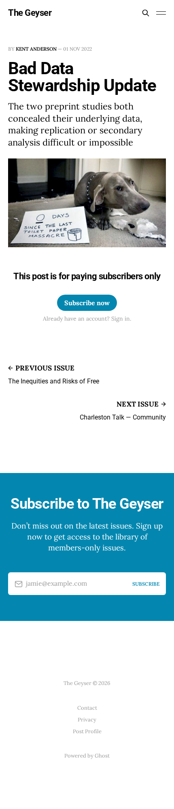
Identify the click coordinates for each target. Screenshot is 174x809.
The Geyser (30, 13)
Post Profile (87, 731)
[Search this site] (146, 13)
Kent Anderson (36, 49)
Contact (87, 707)
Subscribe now (87, 303)
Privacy (87, 719)
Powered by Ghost (87, 755)
